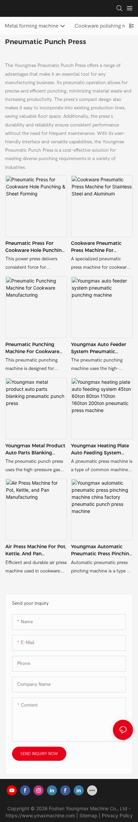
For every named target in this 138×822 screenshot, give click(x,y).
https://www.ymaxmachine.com (40, 815)
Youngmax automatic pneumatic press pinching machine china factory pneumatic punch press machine (101, 550)
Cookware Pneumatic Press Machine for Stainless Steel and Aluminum (96, 247)
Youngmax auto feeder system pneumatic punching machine (98, 348)
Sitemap (88, 815)
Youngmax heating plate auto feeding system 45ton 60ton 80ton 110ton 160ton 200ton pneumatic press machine (101, 449)
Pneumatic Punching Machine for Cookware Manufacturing (32, 348)
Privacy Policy (117, 815)
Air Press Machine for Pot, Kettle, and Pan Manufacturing (35, 550)
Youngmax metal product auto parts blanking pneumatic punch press (35, 449)
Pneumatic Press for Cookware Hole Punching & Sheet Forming (35, 247)
